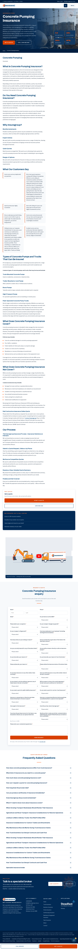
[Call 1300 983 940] (65, 5)
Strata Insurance (47, 910)
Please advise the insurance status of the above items (53, 665)
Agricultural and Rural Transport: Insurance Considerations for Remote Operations (34, 813)
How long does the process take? (17, 788)
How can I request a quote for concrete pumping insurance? (26, 783)
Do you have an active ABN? (47, 616)
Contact (45, 925)
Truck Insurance (47, 904)
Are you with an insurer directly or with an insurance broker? (53, 649)
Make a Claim (60, 1)
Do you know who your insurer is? (19, 657)
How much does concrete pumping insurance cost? (23, 778)
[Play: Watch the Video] (39, 556)
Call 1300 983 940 (23, 42)
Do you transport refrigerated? (18, 631)
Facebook (34, 941)
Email (12, 616)
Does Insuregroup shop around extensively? (21, 798)
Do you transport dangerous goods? (49, 624)
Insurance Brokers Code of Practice (23, 941)
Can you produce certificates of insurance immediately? (25, 793)
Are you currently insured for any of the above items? (24, 648)
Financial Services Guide (37, 939)
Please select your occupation (18, 624)
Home (4, 50)
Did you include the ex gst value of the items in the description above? (52, 640)
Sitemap (63, 908)
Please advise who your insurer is (19, 664)
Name (12, 609)
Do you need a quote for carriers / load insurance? (53, 690)
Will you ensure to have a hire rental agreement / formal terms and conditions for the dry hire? (52, 682)
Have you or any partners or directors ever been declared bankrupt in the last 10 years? (22, 698)
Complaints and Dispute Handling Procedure (21, 939)
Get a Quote (9, 42)
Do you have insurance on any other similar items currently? (22, 673)
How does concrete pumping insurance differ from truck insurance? (29, 768)
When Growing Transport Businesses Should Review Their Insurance (29, 808)
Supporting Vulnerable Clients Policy (67, 939)
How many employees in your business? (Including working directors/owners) (52, 632)
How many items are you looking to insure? (21, 639)
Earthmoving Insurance (48, 912)
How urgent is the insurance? (18, 706)
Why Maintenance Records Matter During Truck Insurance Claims (28, 828)
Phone (42, 609)
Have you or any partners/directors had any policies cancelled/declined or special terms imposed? (53, 698)
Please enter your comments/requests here (21, 724)
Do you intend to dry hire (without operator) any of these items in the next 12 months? (23, 682)
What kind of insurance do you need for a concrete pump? (26, 773)
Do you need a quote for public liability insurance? (23, 690)
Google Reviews (46, 941)
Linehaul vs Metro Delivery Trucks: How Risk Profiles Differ (25, 818)
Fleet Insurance (47, 920)
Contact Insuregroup (30, 418)
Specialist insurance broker (15, 867)
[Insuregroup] (9, 5)
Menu (72, 5)
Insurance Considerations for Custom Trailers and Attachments (28, 823)
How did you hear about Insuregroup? (50, 706)
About (44, 923)
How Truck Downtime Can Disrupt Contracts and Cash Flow (26, 832)
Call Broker (20, 946)
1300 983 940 (39, 505)
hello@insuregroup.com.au (69, 1)
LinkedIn (39, 941)
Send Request (39, 737)
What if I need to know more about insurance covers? (24, 803)
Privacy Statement (6, 939)
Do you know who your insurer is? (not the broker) (53, 657)
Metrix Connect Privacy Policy (9, 941)
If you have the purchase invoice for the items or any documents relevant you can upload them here (23, 714)
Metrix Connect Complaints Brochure (50, 939)
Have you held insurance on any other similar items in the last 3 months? (53, 673)
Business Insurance (48, 907)
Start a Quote (39, 500)
